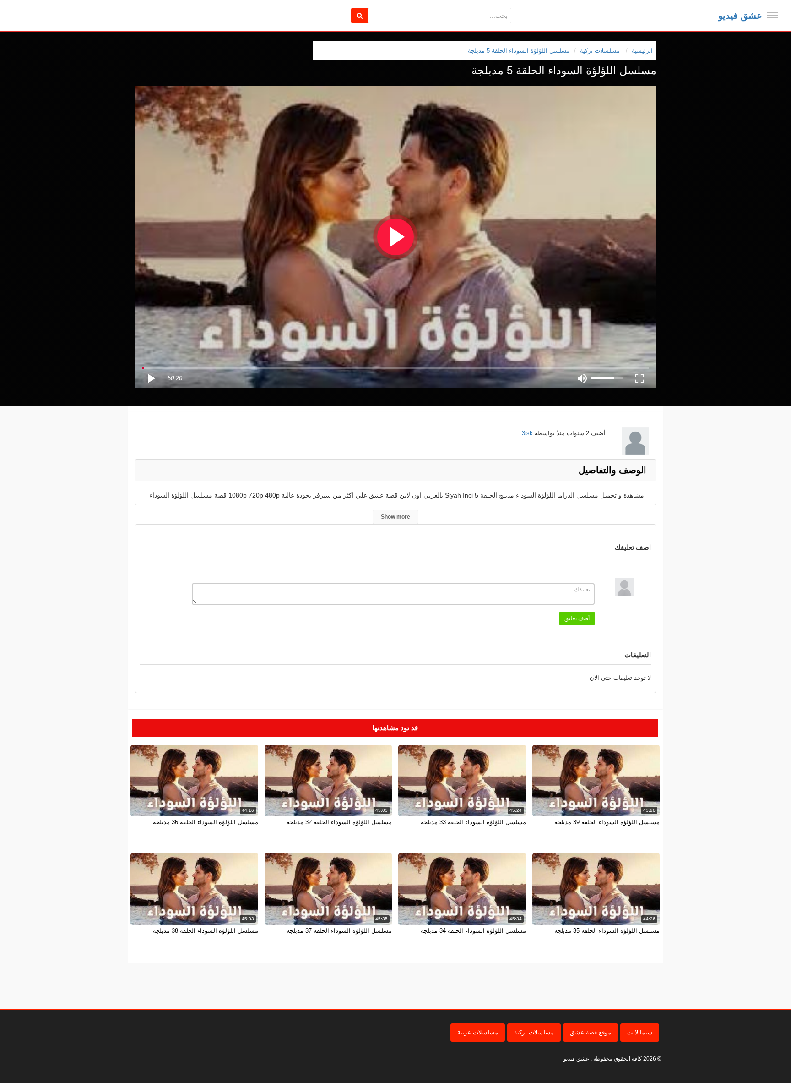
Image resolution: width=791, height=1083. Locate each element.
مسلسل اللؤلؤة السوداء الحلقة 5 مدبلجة (519, 50)
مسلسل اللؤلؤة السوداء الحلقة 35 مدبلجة (607, 930)
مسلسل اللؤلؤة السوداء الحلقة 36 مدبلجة (205, 822)
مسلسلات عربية (477, 1032)
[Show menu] (773, 15)
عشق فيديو (740, 16)
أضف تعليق (577, 618)
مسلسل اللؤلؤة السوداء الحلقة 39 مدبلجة (607, 822)
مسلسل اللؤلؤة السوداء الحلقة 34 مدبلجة (473, 930)
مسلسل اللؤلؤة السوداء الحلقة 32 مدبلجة (339, 822)
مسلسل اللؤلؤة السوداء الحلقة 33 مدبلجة (473, 822)
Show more (395, 517)
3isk (527, 433)
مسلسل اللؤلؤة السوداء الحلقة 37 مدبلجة (339, 930)
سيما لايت (639, 1032)
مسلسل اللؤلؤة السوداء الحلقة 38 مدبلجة (205, 930)
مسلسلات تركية (534, 1032)
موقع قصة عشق (590, 1032)
